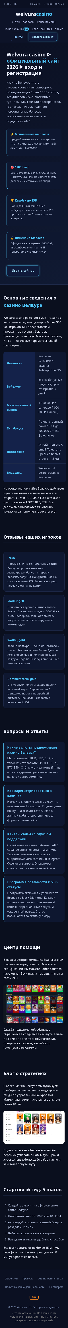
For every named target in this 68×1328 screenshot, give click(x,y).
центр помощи (46, 22)
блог (35, 29)
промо (59, 29)
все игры (46, 29)
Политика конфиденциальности (25, 1287)
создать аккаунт (42, 36)
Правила (27, 1278)
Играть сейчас (23, 271)
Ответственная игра (50, 1278)
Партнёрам (56, 1287)
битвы (16, 22)
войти (19, 36)
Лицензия (11, 1278)
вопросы (28, 22)
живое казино (16, 29)
